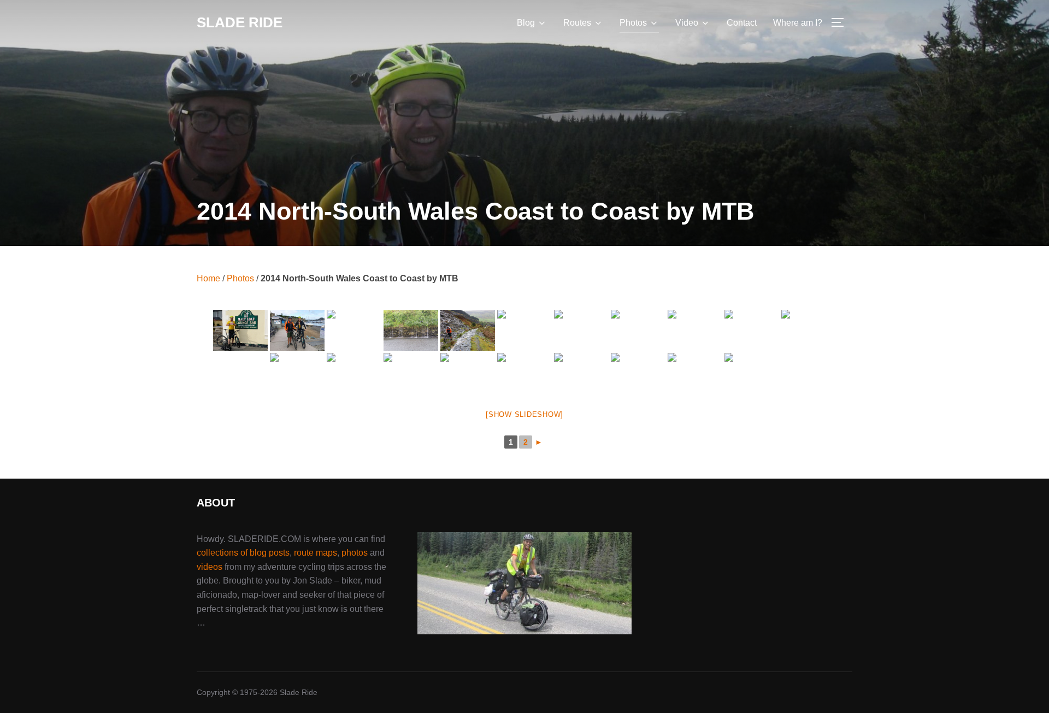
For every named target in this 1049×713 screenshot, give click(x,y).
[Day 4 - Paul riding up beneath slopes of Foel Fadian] (467, 373)
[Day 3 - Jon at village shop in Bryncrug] (354, 373)
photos (354, 552)
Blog (526, 22)
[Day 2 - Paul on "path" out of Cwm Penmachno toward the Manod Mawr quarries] (467, 330)
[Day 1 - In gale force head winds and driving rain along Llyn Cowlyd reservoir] (354, 330)
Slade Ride (239, 22)
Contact (742, 22)
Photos (633, 22)
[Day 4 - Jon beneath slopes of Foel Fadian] (581, 373)
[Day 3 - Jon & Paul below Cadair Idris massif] (581, 330)
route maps (315, 552)
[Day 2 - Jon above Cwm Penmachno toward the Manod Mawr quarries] (524, 330)
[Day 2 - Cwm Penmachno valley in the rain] (411, 330)
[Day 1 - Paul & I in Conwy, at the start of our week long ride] (297, 330)
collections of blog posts (243, 552)
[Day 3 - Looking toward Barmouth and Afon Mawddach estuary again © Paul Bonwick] (751, 330)
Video (686, 22)
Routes (577, 22)
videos (209, 566)
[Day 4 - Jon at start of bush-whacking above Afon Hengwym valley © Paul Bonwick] (751, 373)
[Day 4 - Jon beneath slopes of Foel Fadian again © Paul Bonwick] (695, 373)
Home (208, 278)
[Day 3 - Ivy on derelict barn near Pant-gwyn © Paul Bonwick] (808, 330)
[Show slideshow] (524, 414)
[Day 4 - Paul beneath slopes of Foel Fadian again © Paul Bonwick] (524, 373)
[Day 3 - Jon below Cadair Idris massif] (638, 330)
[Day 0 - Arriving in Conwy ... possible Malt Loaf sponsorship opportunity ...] (240, 330)
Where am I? (797, 22)
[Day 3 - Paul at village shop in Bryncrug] (297, 373)
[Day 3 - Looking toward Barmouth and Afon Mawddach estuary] (695, 330)
